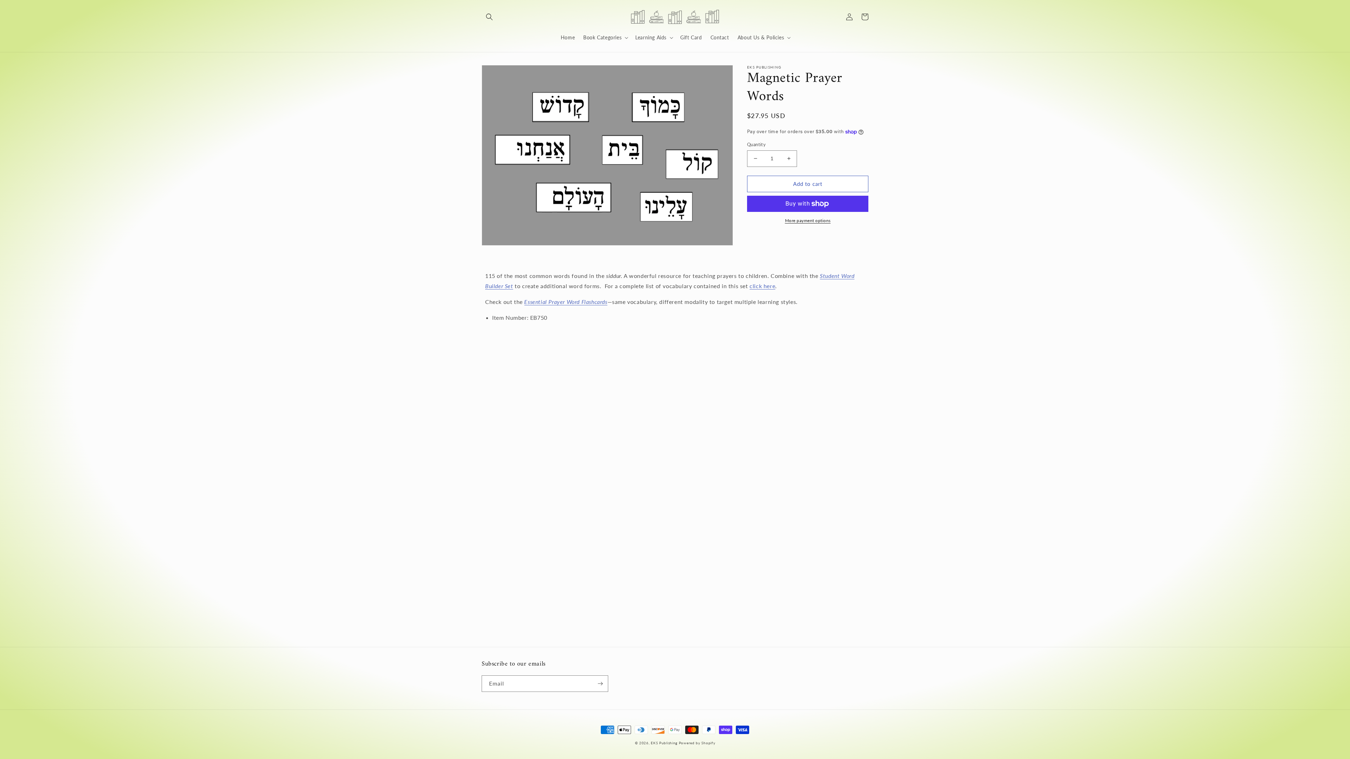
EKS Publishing (664, 743)
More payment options (808, 220)
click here (762, 286)
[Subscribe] (600, 683)
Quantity (756, 144)
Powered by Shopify (697, 743)
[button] (489, 17)
